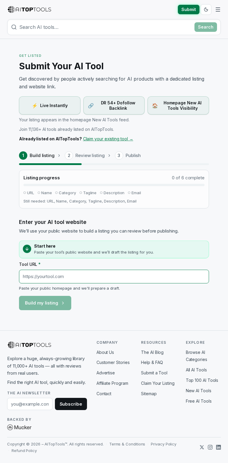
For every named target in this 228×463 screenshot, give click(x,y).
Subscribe (71, 404)
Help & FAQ (152, 362)
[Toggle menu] (218, 9)
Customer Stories (113, 362)
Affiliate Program (112, 383)
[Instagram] (210, 447)
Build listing (42, 155)
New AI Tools (198, 390)
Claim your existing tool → (108, 138)
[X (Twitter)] (202, 447)
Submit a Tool (154, 372)
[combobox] (105, 27)
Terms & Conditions (127, 444)
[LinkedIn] (218, 447)
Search (205, 26)
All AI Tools (196, 369)
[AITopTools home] (29, 9)
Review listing (90, 155)
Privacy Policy (163, 444)
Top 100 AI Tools (202, 380)
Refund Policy (24, 450)
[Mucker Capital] (19, 427)
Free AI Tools (199, 401)
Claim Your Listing (158, 383)
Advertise (105, 372)
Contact (103, 393)
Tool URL (30, 264)
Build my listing (41, 303)
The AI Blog (152, 352)
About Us (105, 352)
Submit (188, 9)
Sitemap (148, 393)
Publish (133, 155)
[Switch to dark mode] (206, 9)
